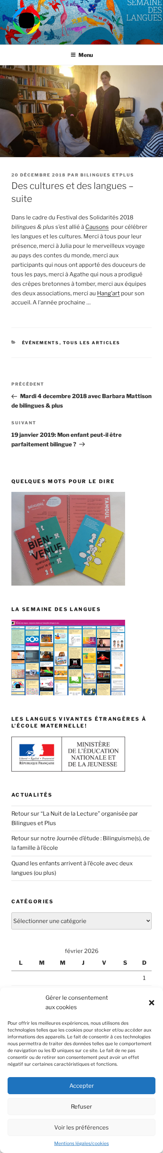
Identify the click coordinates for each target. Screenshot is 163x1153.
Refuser (81, 1106)
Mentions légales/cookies (81, 1143)
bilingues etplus (107, 175)
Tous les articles (92, 342)
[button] (151, 1003)
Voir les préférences (81, 1127)
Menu (85, 55)
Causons (97, 227)
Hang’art (108, 293)
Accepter (81, 1085)
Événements (41, 342)
